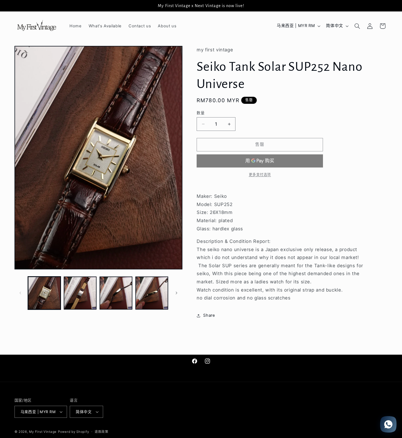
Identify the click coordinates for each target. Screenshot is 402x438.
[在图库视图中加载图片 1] (44, 293)
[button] (357, 26)
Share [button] (209, 315)
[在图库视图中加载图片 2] (80, 293)
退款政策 (102, 432)
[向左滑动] (20, 293)
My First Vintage (43, 432)
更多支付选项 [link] (260, 174)
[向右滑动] (176, 293)
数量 (201, 113)
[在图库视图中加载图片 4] (151, 293)
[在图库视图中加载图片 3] (116, 293)
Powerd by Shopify (73, 432)
